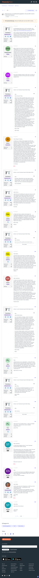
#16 (35, 421)
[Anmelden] (34, 2)
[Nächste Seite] (9, 10)
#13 (35, 357)
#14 (35, 377)
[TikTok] (7, 575)
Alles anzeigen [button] (24, 244)
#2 (35, 46)
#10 (35, 251)
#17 (35, 441)
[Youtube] (2, 575)
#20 (35, 501)
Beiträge (5, 41)
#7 (35, 189)
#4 (35, 87)
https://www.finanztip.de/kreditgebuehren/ (24, 30)
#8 (35, 211)
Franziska (7, 16)
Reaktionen (6, 38)
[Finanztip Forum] (7, 2)
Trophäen (5, 40)
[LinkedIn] (9, 575)
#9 (35, 231)
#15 (35, 401)
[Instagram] (4, 575)
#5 (35, 136)
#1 (35, 26)
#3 (35, 72)
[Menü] (36, 2)
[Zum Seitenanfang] (38, 577)
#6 (35, 170)
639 (7, 10)
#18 (35, 467)
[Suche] (31, 2)
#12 (35, 306)
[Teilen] (36, 10)
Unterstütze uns (7, 539)
